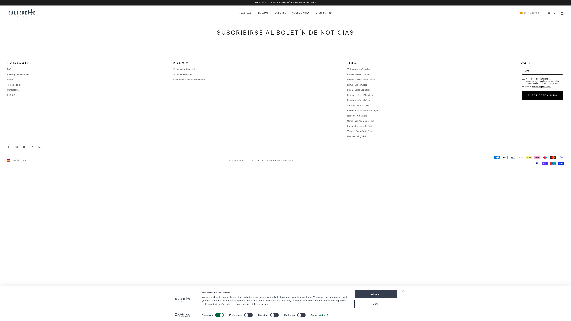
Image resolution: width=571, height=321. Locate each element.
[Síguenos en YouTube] (24, 147)
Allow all (375, 294)
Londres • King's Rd (356, 136)
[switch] (248, 315)
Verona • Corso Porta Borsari (360, 131)
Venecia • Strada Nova (358, 105)
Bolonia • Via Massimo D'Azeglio (362, 110)
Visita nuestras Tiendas (358, 69)
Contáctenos (13, 90)
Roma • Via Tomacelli (357, 84)
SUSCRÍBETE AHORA (542, 95)
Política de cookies (182, 74)
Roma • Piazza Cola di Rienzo (361, 79)
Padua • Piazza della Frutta (360, 126)
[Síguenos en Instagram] (16, 147)
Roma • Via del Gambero (359, 74)
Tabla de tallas (14, 84)
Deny (375, 304)
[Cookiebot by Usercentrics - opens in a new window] (182, 315)
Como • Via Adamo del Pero (360, 121)
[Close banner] (403, 291)
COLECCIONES (301, 12)
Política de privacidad (184, 69)
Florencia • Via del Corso (359, 100)
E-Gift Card (12, 95)
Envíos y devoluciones (18, 74)
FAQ (9, 69)
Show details (318, 315)
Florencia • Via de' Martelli (360, 95)
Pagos (10, 79)
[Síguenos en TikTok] (31, 147)
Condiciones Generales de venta (189, 79)
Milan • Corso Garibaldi (358, 90)
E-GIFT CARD (324, 12)
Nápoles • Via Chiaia (357, 115)
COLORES (280, 12)
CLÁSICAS (245, 12)
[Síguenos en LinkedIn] (39, 147)
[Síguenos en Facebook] (8, 147)
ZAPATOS (263, 12)
